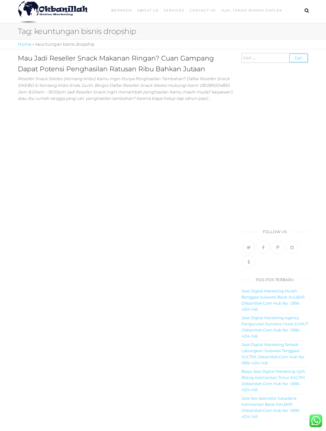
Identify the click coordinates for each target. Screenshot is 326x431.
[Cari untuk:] (274, 58)
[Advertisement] (274, 144)
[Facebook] (263, 247)
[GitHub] (292, 247)
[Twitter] (248, 247)
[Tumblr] (248, 261)
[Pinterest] (277, 247)
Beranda (121, 10)
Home (24, 44)
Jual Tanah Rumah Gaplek (251, 10)
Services (174, 10)
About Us (148, 10)
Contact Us (202, 10)
